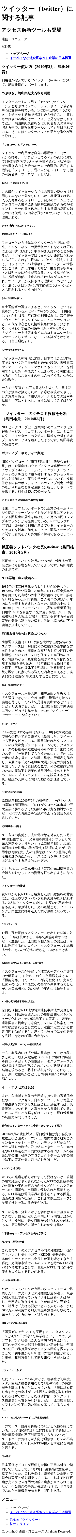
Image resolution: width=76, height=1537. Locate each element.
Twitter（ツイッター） (26, 1519)
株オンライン (19, 1524)
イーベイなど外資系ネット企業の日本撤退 (40, 1512)
